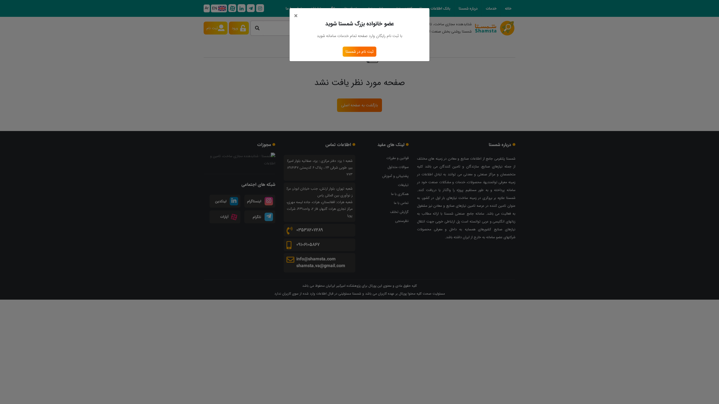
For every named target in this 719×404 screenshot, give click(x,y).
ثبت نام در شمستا (359, 51)
